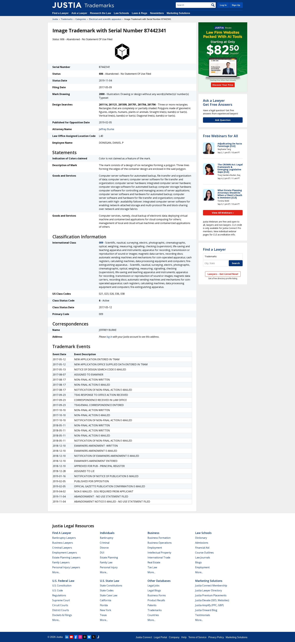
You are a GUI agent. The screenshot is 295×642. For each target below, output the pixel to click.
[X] (93, 637)
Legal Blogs (154, 590)
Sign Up (236, 5)
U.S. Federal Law (63, 581)
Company (174, 637)
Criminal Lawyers (62, 547)
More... (56, 572)
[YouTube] (71, 637)
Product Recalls (156, 600)
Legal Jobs (153, 585)
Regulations (59, 595)
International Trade (159, 557)
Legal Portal (160, 637)
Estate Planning (109, 557)
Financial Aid (202, 547)
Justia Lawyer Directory (208, 590)
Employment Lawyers (64, 552)
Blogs (198, 562)
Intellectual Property (159, 552)
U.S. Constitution (61, 585)
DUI (102, 552)
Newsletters (157, 13)
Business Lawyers (62, 542)
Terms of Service (197, 637)
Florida (104, 605)
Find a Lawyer (60, 13)
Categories (80, 19)
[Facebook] (76, 637)
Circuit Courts (60, 605)
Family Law (106, 562)
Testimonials (202, 615)
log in (109, 336)
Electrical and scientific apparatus (105, 19)
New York (105, 610)
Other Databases (159, 581)
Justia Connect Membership (211, 585)
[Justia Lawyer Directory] (98, 637)
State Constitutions (111, 585)
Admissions (201, 542)
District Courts (60, 610)
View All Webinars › (223, 212)
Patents (152, 605)
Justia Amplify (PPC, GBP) (209, 605)
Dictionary (201, 537)
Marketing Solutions (178, 13)
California (105, 600)
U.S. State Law (109, 581)
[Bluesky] (89, 637)
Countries (153, 615)
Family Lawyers (61, 562)
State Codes (107, 590)
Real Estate (154, 562)
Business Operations (160, 542)
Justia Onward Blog (206, 610)
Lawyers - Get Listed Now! (223, 273)
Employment (155, 547)
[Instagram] (80, 637)
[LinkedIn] (67, 637)
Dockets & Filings (62, 615)
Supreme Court (61, 600)
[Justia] (66, 5)
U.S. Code (57, 590)
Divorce (104, 547)
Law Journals (202, 557)
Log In (223, 5)
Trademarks (67, 19)
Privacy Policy (216, 637)
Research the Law (100, 13)
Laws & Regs (139, 13)
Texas (103, 615)
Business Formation (159, 537)
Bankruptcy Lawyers (64, 537)
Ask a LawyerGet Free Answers (217, 102)
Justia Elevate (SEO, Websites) (212, 600)
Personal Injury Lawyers (66, 567)
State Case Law (108, 595)
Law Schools (121, 13)
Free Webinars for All (220, 136)
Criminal (104, 542)
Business (153, 533)
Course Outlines (204, 552)
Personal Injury (109, 567)
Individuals (107, 533)
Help (184, 637)
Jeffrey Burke (106, 129)
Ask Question (222, 119)
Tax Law (152, 567)
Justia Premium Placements (210, 595)
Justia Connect (144, 637)
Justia (55, 19)
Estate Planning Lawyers (66, 557)
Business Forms (157, 595)
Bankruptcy (106, 537)
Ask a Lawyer (79, 13)
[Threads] (85, 637)
